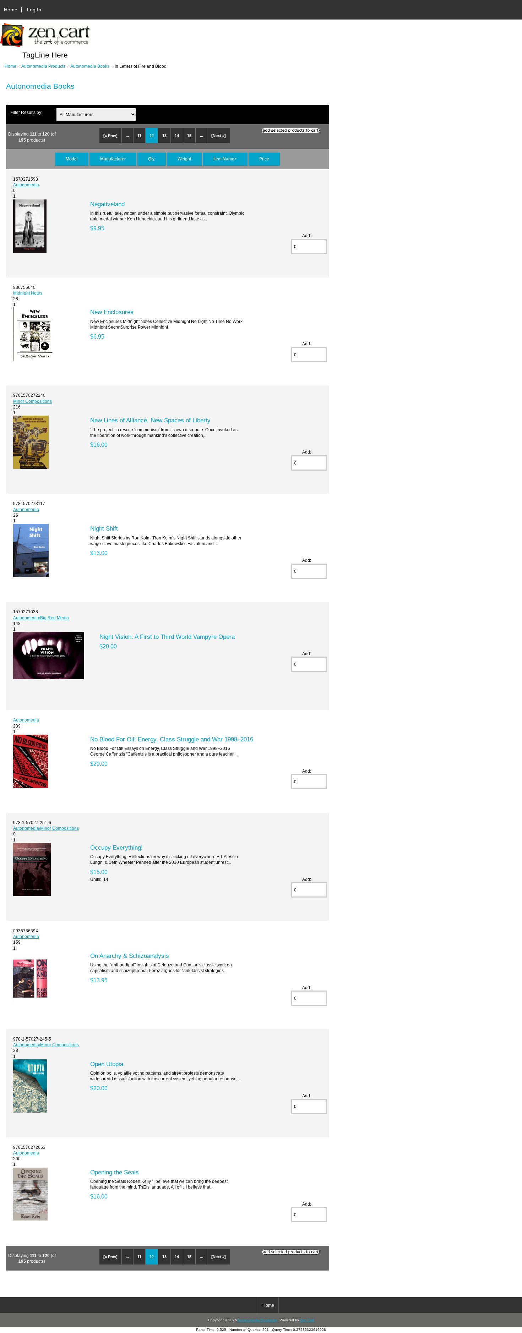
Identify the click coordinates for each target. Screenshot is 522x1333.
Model (72, 159)
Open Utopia (106, 1064)
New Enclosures (112, 312)
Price (264, 159)
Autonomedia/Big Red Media (41, 617)
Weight (184, 159)
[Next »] (218, 135)
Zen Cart (307, 1320)
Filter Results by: (26, 112)
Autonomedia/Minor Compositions (46, 828)
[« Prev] (110, 135)
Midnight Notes (27, 293)
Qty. (151, 159)
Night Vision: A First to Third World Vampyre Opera (167, 636)
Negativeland (107, 204)
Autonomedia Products (43, 66)
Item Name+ (225, 159)
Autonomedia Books (89, 66)
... (127, 135)
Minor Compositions (32, 401)
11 (139, 135)
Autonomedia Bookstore (257, 1320)
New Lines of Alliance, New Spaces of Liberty (150, 420)
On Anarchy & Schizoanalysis (129, 955)
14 (177, 135)
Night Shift (104, 528)
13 (164, 135)
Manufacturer (113, 159)
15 (189, 135)
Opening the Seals (114, 1172)
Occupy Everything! (116, 847)
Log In (34, 9)
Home (10, 9)
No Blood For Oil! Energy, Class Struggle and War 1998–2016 (171, 739)
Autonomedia (26, 184)
